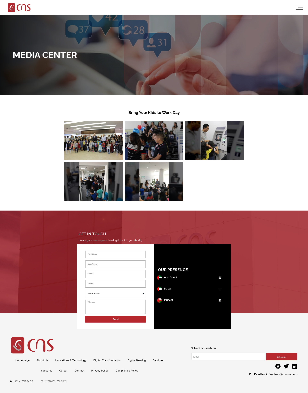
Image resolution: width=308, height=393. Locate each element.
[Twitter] (286, 366)
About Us (42, 360)
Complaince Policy (127, 370)
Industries (46, 370)
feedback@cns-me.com (283, 374)
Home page (22, 360)
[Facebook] (278, 366)
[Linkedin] (294, 366)
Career (63, 370)
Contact (79, 370)
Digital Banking (137, 360)
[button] (220, 278)
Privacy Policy (99, 370)
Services (158, 360)
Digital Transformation (106, 360)
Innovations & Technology (70, 360)
